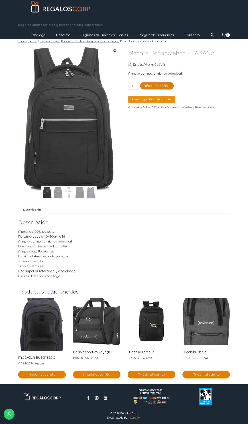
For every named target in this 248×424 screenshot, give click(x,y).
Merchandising (204, 107)
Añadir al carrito (156, 86)
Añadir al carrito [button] (41, 374)
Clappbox (135, 417)
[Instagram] (97, 398)
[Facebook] (88, 398)
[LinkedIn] (105, 398)
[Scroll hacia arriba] (231, 419)
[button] (212, 35)
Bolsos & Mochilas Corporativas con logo (168, 107)
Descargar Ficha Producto (151, 99)
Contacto (192, 35)
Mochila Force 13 (141, 352)
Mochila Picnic (194, 352)
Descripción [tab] (32, 209)
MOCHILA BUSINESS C (36, 357)
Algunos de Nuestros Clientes (104, 35)
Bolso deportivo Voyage (92, 352)
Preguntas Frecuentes (156, 35)
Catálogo (38, 35)
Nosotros (63, 35)
